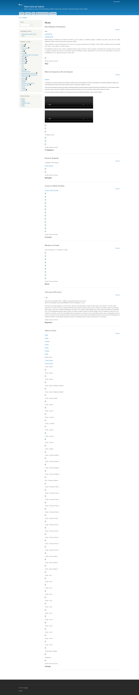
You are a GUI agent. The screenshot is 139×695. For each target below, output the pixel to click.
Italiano (46, 354)
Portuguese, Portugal (26, 103)
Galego (46, 335)
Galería (23, 35)
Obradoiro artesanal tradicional (28, 83)
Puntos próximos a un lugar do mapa (29, 34)
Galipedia (47, 79)
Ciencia (23, 53)
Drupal (26, 687)
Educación (24, 61)
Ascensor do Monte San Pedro (52, 190)
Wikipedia (24, 88)
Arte (23, 51)
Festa (23, 66)
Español (23, 100)
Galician (23, 101)
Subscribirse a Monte (45, 675)
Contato (21, 13)
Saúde (23, 46)
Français (47, 344)
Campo (23, 44)
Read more (117, 29)
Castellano (47, 341)
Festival (23, 68)
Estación (23, 63)
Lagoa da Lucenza (49, 363)
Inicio (33, 13)
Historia (23, 70)
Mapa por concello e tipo (42, 13)
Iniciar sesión (117, 1)
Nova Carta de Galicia (34, 6)
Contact (20, 690)
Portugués (47, 351)
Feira (23, 64)
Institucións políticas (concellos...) (29, 73)
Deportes (23, 59)
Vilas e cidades (25, 48)
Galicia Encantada (49, 165)
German (23, 105)
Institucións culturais (26, 71)
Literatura (24, 78)
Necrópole (24, 81)
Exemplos (27, 13)
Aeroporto (24, 49)
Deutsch (46, 347)
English (46, 338)
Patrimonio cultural (26, 85)
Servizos (23, 86)
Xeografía (25, 17)
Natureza (24, 80)
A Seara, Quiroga (49, 360)
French (23, 104)
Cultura (23, 58)
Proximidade (53, 13)
